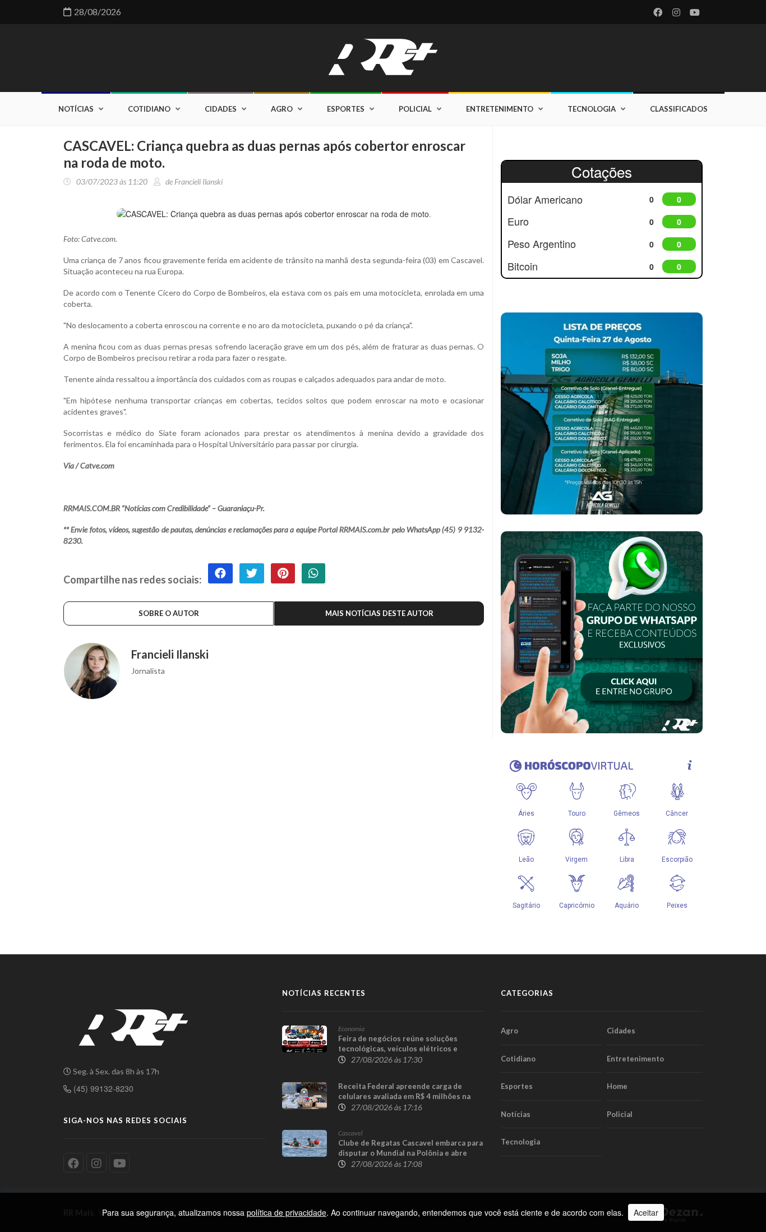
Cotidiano (149, 108)
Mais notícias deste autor (379, 613)
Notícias (76, 108)
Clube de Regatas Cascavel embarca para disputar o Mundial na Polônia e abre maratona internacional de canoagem (410, 1152)
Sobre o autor (169, 613)
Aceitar (646, 1212)
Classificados (679, 108)
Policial (415, 108)
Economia (351, 1028)
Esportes (345, 108)
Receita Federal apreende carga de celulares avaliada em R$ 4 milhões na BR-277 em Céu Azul (404, 1096)
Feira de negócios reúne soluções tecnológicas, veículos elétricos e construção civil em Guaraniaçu (398, 1048)
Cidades (221, 108)
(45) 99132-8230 (102, 1088)
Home (617, 1086)
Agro (282, 108)
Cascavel (350, 1133)
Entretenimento (499, 108)
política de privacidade (286, 1212)
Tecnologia (591, 108)
